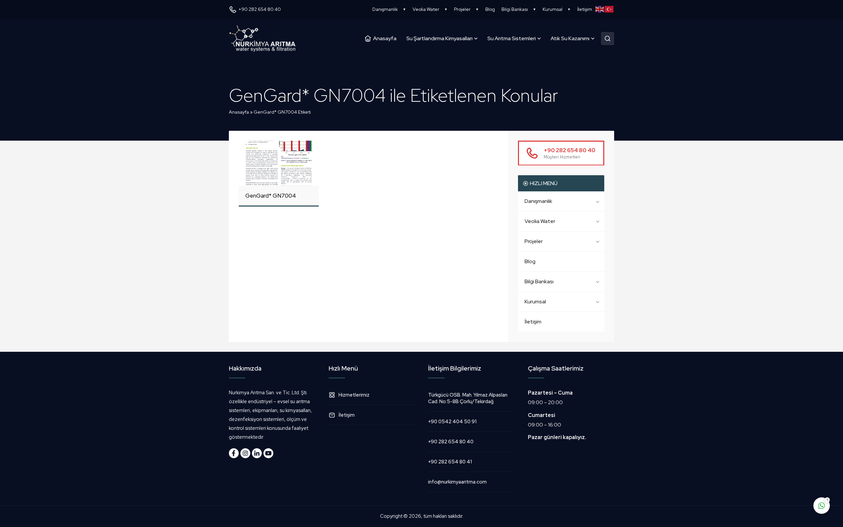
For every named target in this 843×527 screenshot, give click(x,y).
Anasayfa (239, 112)
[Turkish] (609, 9)
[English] (600, 9)
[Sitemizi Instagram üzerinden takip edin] (245, 453)
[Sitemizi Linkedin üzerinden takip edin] (257, 453)
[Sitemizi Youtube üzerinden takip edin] (268, 453)
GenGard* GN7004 (270, 195)
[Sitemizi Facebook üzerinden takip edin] (234, 453)
